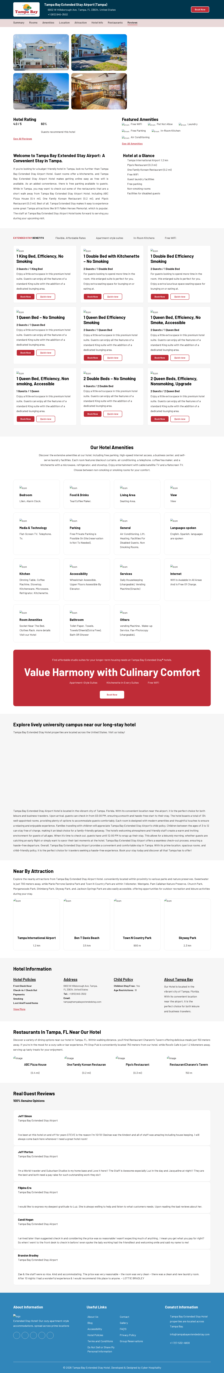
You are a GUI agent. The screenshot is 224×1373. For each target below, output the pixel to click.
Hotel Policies (95, 1335)
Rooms (33, 22)
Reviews (132, 22)
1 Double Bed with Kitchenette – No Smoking (111, 258)
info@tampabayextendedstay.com (190, 1334)
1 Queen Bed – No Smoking (40, 317)
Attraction (81, 22)
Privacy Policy (128, 1335)
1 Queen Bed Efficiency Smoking (105, 320)
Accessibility (94, 1329)
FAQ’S (123, 1329)
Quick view (45, 296)
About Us (92, 1316)
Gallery (124, 1322)
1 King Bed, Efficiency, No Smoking (39, 258)
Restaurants (115, 22)
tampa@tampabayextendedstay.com (82, 1001)
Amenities (48, 22)
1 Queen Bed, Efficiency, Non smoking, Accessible (42, 381)
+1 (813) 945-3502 (58, 14)
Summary (18, 22)
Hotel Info (97, 22)
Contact (124, 1316)
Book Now (200, 9)
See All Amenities (132, 143)
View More (19, 1009)
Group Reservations (131, 1341)
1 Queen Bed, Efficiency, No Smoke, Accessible (176, 320)
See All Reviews (22, 138)
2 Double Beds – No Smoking (110, 378)
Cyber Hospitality (151, 1367)
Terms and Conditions (100, 1341)
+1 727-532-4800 (180, 1342)
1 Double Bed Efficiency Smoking (172, 258)
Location (64, 22)
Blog (89, 1322)
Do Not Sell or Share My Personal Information (100, 1349)
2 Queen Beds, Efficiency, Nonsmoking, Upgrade (174, 381)
